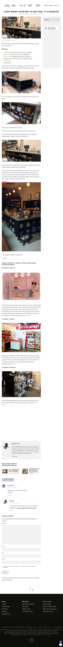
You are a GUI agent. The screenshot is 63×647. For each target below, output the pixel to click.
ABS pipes (8, 60)
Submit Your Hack (27, 611)
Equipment (31, 473)
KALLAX (7, 54)
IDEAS (21, 5)
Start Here (30, 5)
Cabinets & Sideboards (14, 473)
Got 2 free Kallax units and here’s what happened (14, 470)
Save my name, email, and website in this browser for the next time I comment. (20, 567)
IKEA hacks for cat (48, 611)
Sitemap (4, 611)
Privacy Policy (6, 606)
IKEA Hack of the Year (28, 604)
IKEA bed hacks (47, 601)
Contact (4, 604)
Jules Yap (11, 501)
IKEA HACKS (14, 5)
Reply (10, 495)
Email (3, 552)
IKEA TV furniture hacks (49, 606)
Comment (4, 523)
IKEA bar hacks (47, 604)
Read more (27, 315)
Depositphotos (6, 614)
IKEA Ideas (25, 606)
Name (3, 546)
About (51, 5)
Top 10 (25, 5)
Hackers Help (26, 609)
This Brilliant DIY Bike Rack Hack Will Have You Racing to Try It (34, 470)
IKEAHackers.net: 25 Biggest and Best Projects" (21, 453)
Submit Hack (38, 5)
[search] (58, 19)
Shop (46, 5)
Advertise (4, 609)
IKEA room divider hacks (50, 609)
